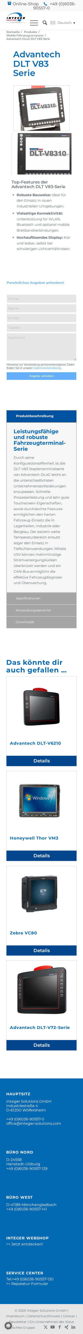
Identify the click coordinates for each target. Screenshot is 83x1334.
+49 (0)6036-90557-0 (54, 6)
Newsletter (18, 1322)
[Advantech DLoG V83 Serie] (41, 108)
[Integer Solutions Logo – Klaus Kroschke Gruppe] (15, 20)
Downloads (25, 622)
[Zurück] (20, 92)
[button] (8, 1325)
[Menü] (31, 23)
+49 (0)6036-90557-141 (26, 1209)
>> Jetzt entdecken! (24, 1244)
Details (41, 761)
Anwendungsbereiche (33, 610)
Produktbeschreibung (34, 416)
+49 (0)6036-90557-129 (26, 1168)
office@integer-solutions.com (33, 1123)
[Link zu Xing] (66, 1327)
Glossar (69, 1316)
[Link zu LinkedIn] (73, 1327)
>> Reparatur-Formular (27, 1284)
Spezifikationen (28, 598)
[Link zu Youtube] (52, 1327)
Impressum (15, 1316)
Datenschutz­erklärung (47, 368)
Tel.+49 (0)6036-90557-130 (29, 1279)
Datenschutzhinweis (43, 1316)
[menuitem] (31, 23)
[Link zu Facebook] (59, 1327)
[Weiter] (63, 92)
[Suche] (42, 23)
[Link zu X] (45, 1327)
